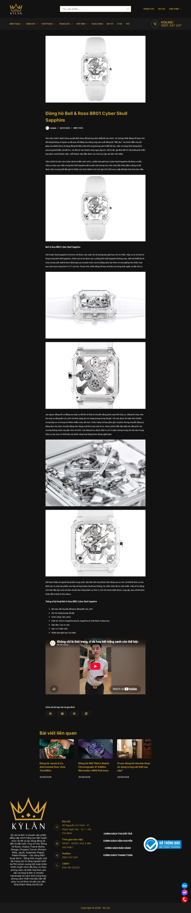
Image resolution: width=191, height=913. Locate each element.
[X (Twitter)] (62, 713)
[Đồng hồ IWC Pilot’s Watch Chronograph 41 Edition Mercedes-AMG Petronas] (57, 749)
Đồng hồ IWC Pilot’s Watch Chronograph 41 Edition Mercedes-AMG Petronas (55, 767)
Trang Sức (64, 24)
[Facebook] (50, 713)
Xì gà (119, 24)
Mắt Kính (81, 24)
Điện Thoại (15, 24)
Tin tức (161, 9)
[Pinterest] (74, 713)
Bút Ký (110, 24)
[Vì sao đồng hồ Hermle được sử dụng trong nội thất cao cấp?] (95, 749)
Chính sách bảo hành (118, 848)
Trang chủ (148, 9)
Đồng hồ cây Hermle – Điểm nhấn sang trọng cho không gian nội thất (133, 767)
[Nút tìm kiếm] (128, 9)
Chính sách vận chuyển (117, 840)
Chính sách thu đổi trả (118, 833)
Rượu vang (97, 24)
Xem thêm (174, 9)
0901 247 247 (171, 25)
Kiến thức (78, 128)
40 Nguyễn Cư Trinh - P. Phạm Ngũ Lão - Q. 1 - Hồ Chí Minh (76, 829)
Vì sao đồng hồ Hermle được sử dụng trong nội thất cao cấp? (94, 767)
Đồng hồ (30, 24)
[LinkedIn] (86, 713)
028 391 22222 (71, 867)
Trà (128, 24)
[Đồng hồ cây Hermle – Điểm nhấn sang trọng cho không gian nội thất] (134, 749)
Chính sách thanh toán (118, 855)
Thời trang (47, 24)
